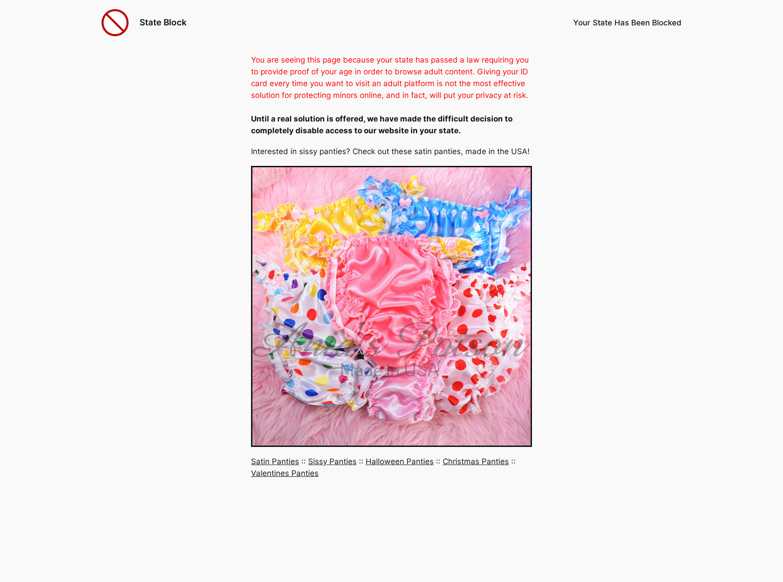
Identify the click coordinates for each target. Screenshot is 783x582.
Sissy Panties (332, 461)
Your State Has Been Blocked (627, 22)
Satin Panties (275, 461)
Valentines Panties (285, 473)
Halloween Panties (400, 461)
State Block (163, 22)
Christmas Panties (476, 461)
